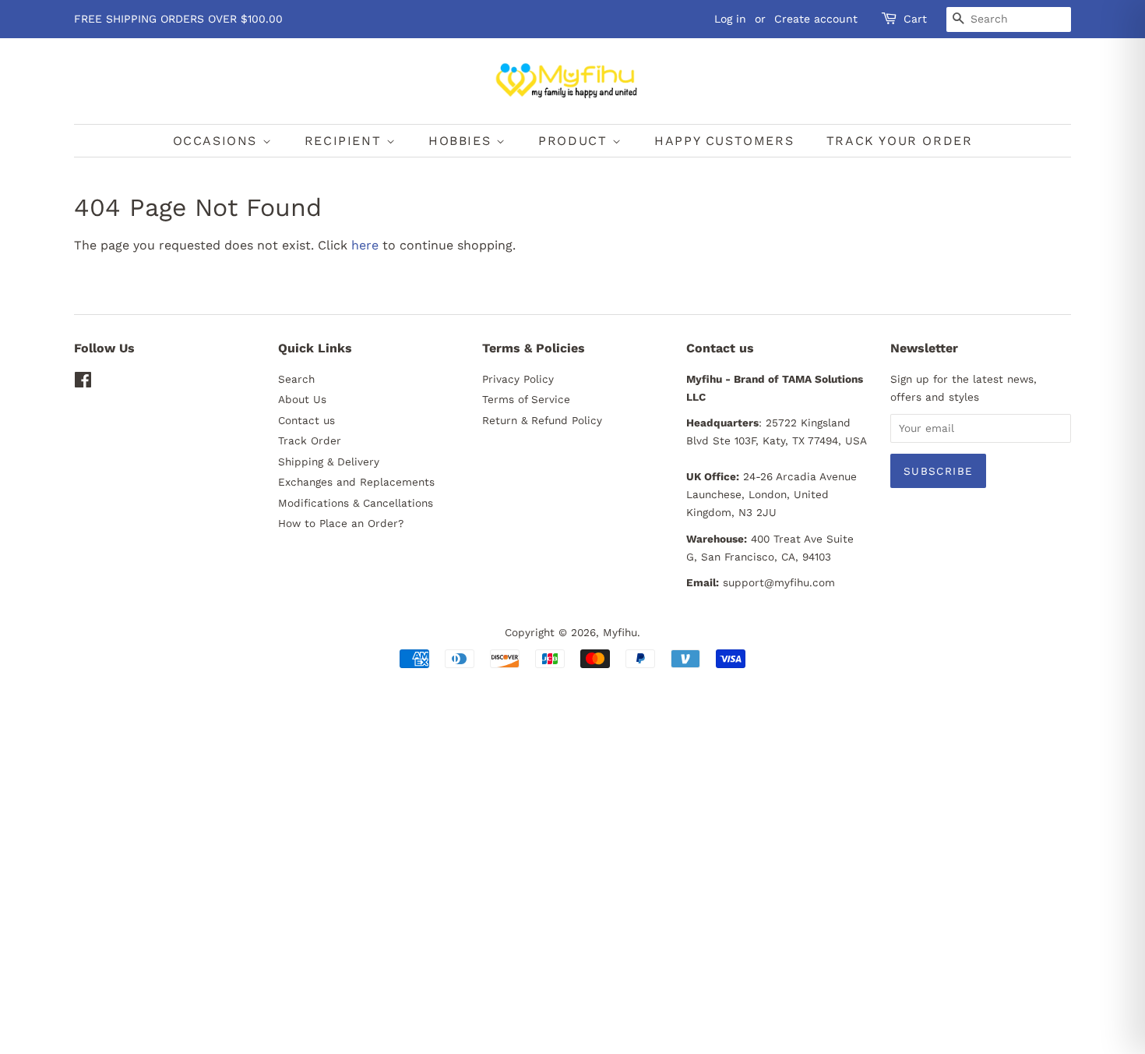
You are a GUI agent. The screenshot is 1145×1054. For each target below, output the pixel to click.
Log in (730, 18)
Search (296, 379)
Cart (915, 18)
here (365, 245)
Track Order (309, 440)
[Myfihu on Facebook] (83, 383)
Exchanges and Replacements (356, 482)
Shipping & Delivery (328, 461)
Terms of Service (526, 399)
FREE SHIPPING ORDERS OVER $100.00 (178, 18)
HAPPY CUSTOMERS (724, 140)
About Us (302, 399)
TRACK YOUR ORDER (899, 140)
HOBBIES (462, 140)
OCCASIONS (217, 140)
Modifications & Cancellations (355, 503)
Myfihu (620, 632)
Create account (816, 18)
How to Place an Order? (340, 523)
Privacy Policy (518, 379)
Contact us (306, 420)
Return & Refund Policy (542, 420)
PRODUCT (575, 140)
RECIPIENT (345, 140)
